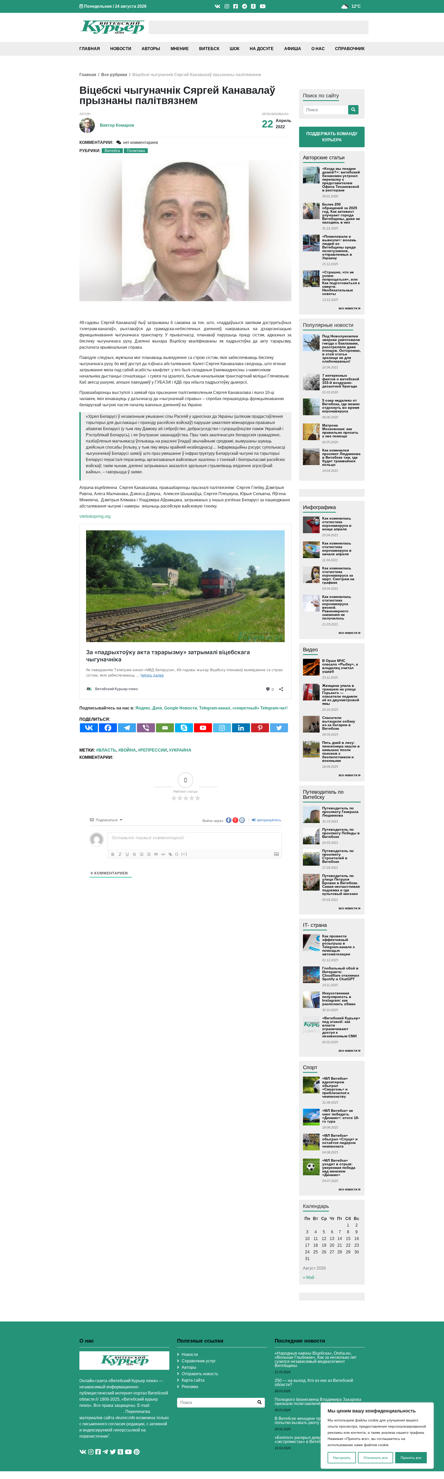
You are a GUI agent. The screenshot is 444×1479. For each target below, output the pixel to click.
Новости (120, 49)
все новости (348, 308)
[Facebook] (108, 727)
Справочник (350, 49)
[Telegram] (127, 727)
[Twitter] (279, 727)
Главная (89, 49)
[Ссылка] (170, 854)
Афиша (292, 49)
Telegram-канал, (215, 708)
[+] (184, 854)
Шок (234, 49)
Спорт (310, 1067)
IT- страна (315, 925)
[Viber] (146, 727)
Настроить (341, 1458)
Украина (181, 750)
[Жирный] (112, 854)
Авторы (151, 49)
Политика (136, 151)
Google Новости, (181, 708)
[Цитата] (156, 854)
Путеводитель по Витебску (323, 794)
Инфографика (319, 507)
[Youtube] (203, 727)
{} (177, 854)
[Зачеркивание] (134, 854)
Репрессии (153, 750)
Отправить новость (200, 1374)
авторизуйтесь (268, 820)
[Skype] (184, 727)
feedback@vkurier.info (101, 1411)
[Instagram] (222, 727)
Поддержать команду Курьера (331, 137)
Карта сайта (193, 1380)
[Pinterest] (260, 727)
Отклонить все (376, 1458)
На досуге (262, 49)
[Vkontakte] (89, 727)
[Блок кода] (163, 854)
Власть (107, 750)
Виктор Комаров (117, 125)
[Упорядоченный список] (141, 854)
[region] (377, 1435)
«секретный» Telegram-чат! (260, 708)
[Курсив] (120, 854)
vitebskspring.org (94, 516)
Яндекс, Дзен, (149, 708)
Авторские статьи (324, 157)
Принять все (411, 1458)
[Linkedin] (241, 727)
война (128, 750)
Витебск (209, 49)
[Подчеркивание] (127, 854)
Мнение (180, 49)
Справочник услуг (199, 1361)
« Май (308, 1277)
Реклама (190, 1386)
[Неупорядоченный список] (148, 854)
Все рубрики (114, 74)
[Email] (165, 727)
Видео (310, 649)
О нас (318, 49)
